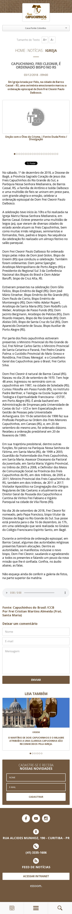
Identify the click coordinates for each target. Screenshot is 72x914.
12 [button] (39, 154)
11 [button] (37, 154)
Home (20, 50)
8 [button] (30, 154)
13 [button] (42, 154)
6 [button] (26, 154)
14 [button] (44, 154)
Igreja (51, 50)
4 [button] (21, 154)
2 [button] (17, 154)
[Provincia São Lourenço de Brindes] (36, 12)
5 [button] (23, 154)
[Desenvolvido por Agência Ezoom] (36, 886)
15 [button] (46, 154)
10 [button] (35, 154)
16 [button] (48, 154)
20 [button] (57, 154)
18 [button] (53, 154)
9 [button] (32, 154)
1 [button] (15, 154)
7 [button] (28, 154)
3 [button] (19, 154)
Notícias (35, 50)
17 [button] (50, 154)
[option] (36, 120)
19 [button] (55, 154)
